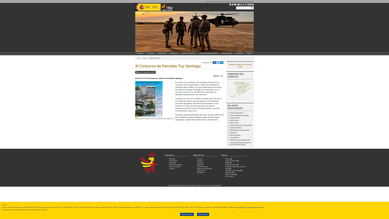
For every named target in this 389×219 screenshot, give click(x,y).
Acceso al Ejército (202, 166)
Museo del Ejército (231, 161)
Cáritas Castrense (230, 164)
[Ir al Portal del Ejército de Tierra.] (169, 7)
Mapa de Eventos (235, 135)
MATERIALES (174, 53)
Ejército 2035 (234, 122)
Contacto (172, 168)
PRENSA (249, 53)
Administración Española (232, 170)
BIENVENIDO (209, 1)
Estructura (200, 163)
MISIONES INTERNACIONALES (208, 53)
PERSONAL (140, 53)
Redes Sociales (230, 174)
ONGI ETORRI (233, 1)
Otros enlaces (229, 176)
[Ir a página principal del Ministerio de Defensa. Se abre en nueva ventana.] (148, 7)
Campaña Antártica (236, 127)
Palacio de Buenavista (236, 113)
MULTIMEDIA (239, 53)
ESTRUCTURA (162, 53)
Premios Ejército (235, 118)
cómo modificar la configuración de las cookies (249, 207)
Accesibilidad (173, 161)
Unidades (200, 161)
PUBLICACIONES (227, 53)
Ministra (227, 159)
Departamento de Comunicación (240, 130)
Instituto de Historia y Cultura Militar (241, 125)
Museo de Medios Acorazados (239, 115)
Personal (199, 159)
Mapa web (172, 159)
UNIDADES (151, 53)
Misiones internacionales (204, 168)
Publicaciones (201, 170)
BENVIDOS (226, 1)
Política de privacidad (175, 164)
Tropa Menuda (234, 137)
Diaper (227, 163)
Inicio (139, 58)
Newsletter (233, 132)
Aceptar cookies (203, 214)
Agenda (145, 58)
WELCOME (250, 1)
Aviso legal (172, 163)
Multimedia (200, 172)
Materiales (200, 164)
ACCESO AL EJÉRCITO (189, 53)
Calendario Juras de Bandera (239, 140)
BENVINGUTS (218, 1)
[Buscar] (251, 8)
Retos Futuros (234, 120)
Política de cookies (187, 214)
